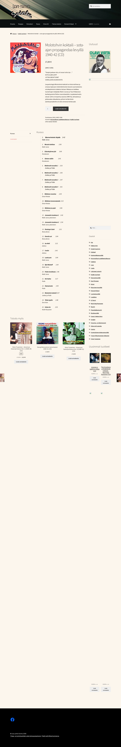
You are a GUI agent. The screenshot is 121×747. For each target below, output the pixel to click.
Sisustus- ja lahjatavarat (98, 323)
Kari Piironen (95, 281)
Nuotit (93, 307)
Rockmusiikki (95, 313)
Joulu (92, 268)
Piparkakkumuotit (96, 310)
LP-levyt (93, 300)
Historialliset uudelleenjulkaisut (60, 119)
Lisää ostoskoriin (60, 109)
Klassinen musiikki (96, 287)
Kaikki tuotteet (22, 34)
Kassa (38, 24)
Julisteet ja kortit (96, 271)
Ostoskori (29, 24)
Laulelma (94, 297)
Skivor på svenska (96, 326)
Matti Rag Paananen (97, 303)
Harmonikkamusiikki (97, 255)
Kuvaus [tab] (12, 133)
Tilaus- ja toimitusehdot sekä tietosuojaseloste (25, 736)
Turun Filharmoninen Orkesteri (100, 336)
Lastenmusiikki (95, 294)
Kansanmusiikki (95, 278)
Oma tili (46, 24)
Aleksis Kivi (94, 246)
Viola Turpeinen (95, 339)
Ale (92, 242)
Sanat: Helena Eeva (96, 316)
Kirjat (92, 284)
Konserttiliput (69, 24)
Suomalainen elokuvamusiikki (100, 332)
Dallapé (93, 252)
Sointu (93, 329)
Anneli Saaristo (95, 249)
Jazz (92, 265)
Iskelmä (93, 262)
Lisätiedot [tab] (13, 139)
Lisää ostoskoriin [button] (21, 362)
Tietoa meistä (56, 24)
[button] (38, 45)
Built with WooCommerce (50, 736)
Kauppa (20, 24)
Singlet (93, 319)
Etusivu (12, 24)
